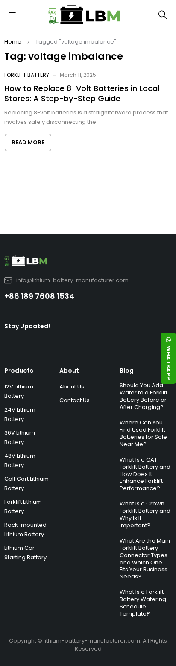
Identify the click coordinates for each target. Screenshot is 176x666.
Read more (28, 142)
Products (18, 370)
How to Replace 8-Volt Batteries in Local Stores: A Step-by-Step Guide (81, 93)
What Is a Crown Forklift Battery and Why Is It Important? (145, 514)
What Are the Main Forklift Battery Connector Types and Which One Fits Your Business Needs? (145, 559)
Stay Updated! (27, 326)
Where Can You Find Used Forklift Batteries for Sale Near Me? (143, 433)
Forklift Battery (26, 75)
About (69, 370)
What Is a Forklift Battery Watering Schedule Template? (143, 603)
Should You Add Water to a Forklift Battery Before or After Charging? (143, 396)
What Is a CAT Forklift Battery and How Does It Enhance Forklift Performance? (145, 474)
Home (12, 42)
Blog (127, 370)
